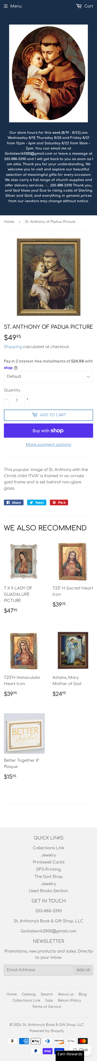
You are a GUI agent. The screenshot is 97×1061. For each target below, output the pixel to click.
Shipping (13, 347)
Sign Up (83, 970)
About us (66, 994)
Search (47, 994)
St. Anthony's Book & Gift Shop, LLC (53, 1025)
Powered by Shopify (46, 1031)
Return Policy (69, 1000)
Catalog (29, 994)
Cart (88, 6)
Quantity (12, 390)
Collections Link (48, 848)
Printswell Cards (48, 862)
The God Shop (48, 877)
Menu (16, 6)
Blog (83, 994)
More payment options (48, 445)
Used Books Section (48, 891)
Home (9, 222)
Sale (49, 1000)
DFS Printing (48, 869)
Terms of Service (46, 1007)
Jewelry (48, 855)
